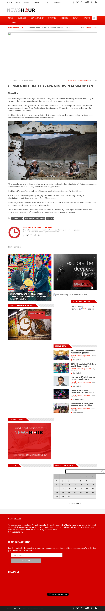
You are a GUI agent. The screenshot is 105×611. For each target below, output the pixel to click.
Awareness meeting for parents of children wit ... (82, 404)
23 (62, 492)
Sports (86, 18)
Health (75, 18)
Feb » (78, 503)
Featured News (78, 399)
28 (93, 492)
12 (81, 484)
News (10, 18)
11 (75, 484)
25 (75, 492)
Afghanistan (17, 218)
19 (81, 488)
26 (81, 492)
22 (56, 492)
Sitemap (36, 2)
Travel (13, 22)
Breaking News (27, 80)
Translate (90, 309)
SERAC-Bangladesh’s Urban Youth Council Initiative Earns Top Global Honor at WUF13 (27, 296)
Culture (52, 18)
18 (75, 488)
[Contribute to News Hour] (29, 458)
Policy (26, 2)
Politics (50, 218)
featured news (31, 218)
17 (68, 488)
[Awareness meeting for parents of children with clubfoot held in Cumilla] (61, 412)
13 (87, 484)
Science (64, 18)
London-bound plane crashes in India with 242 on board (46, 27)
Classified (57, 2)
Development (37, 18)
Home (9, 2)
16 (62, 488)
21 (93, 488)
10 (68, 484)
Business (22, 18)
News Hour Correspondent (78, 80)
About (18, 2)
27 (87, 492)
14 (93, 484)
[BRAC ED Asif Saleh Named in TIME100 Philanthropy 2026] (61, 386)
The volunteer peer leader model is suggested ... (83, 351)
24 (68, 492)
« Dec (72, 503)
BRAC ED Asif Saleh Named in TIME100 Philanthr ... (83, 378)
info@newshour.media (25, 527)
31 (68, 496)
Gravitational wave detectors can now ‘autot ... (84, 391)
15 (56, 488)
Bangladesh (77, 360)
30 (62, 496)
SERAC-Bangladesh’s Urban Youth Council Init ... (83, 365)
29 (56, 496)
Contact (46, 2)
